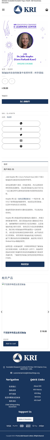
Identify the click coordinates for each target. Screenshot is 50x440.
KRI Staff (37, 400)
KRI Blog (37, 393)
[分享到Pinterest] (21, 146)
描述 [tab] (6, 164)
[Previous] (1, 316)
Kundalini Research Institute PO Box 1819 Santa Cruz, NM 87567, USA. (26, 368)
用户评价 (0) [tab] (9, 169)
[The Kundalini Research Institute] (25, 9)
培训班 (10, 69)
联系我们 (12, 387)
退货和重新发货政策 (12, 397)
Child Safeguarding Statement (12, 406)
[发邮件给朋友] (21, 141)
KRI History (37, 390)
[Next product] (5, 81)
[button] (3, 10)
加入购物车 (25, 101)
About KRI (37, 386)
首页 (3, 69)
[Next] (48, 316)
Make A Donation (25, 419)
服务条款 (12, 401)
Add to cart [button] (11, 343)
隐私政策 (12, 390)
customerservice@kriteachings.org (26, 373)
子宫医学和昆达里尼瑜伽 (14, 332)
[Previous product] (12, 81)
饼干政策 (12, 394)
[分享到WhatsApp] (21, 123)
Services (37, 397)
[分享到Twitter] (21, 135)
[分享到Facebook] (21, 129)
